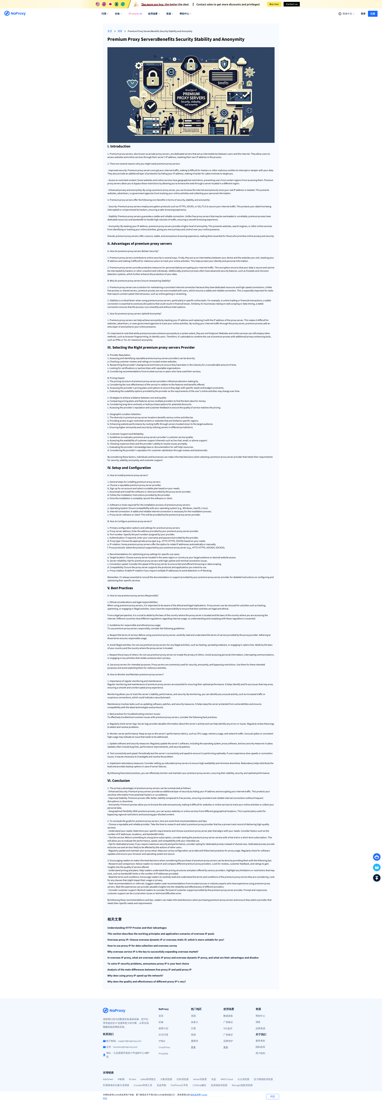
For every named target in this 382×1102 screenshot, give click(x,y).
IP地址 (162, 1041)
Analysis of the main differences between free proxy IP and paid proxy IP (149, 970)
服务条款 (260, 1040)
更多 (193, 1047)
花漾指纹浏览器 (219, 1085)
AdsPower (108, 1079)
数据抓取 (228, 1016)
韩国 (193, 1034)
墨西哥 (194, 1041)
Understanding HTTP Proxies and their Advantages (137, 928)
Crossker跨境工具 (143, 1085)
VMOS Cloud (227, 1079)
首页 (109, 31)
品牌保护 (228, 1041)
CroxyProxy (164, 1047)
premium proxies (257, 216)
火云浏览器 (243, 1079)
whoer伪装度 (200, 1079)
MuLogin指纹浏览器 (242, 1085)
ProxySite (163, 1053)
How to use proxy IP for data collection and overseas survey (142, 946)
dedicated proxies (125, 844)
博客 (120, 31)
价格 (161, 1022)
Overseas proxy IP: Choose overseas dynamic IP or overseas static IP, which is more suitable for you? (165, 940)
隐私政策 (194, 1094)
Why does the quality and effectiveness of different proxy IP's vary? (146, 982)
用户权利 (260, 1053)
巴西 (193, 1028)
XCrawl (132, 1079)
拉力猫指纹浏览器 (263, 1079)
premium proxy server (164, 190)
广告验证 (228, 1022)
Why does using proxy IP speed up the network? (135, 976)
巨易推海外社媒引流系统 (116, 1085)
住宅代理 (163, 1034)
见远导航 (161, 1085)
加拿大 (194, 1022)
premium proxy (164, 163)
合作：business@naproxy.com (121, 1047)
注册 (372, 13)
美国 (193, 1016)
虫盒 (213, 1079)
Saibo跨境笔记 (148, 1079)
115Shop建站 (199, 1085)
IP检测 (121, 1079)
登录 (363, 13)
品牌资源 (260, 1028)
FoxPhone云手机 (179, 1085)
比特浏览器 (183, 1079)
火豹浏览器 (166, 1079)
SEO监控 (227, 1028)
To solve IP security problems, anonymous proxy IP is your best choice (148, 964)
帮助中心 (260, 1016)
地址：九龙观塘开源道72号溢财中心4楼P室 (127, 1055)
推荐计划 (163, 1028)
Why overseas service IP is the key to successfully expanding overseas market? (152, 952)
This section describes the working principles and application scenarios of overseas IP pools (160, 934)
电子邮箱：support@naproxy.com (123, 1041)
